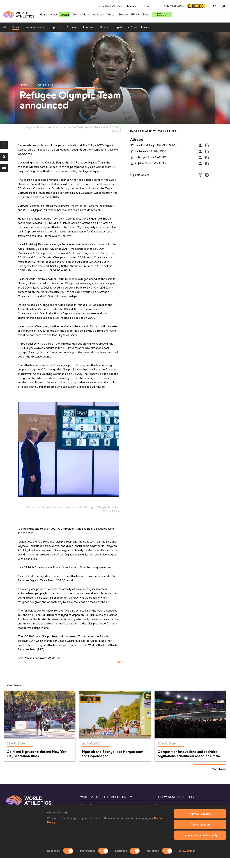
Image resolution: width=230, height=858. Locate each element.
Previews (71, 27)
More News (219, 769)
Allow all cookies (200, 813)
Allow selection (200, 824)
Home (43, 14)
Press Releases (34, 27)
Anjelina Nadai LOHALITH (151, 163)
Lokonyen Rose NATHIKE (151, 157)
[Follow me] (132, 145)
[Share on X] (4, 157)
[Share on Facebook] (4, 145)
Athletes (98, 14)
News (54, 14)
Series (104, 27)
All (4, 27)
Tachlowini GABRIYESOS (150, 151)
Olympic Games (140, 175)
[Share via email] (4, 168)
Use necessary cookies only (200, 835)
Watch (65, 14)
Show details (187, 850)
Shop (146, 14)
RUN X (135, 14)
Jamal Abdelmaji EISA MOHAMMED (157, 145)
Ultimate (123, 14)
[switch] (103, 851)
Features (88, 27)
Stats (110, 14)
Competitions (80, 14)
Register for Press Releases (131, 27)
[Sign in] (224, 6)
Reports (55, 27)
